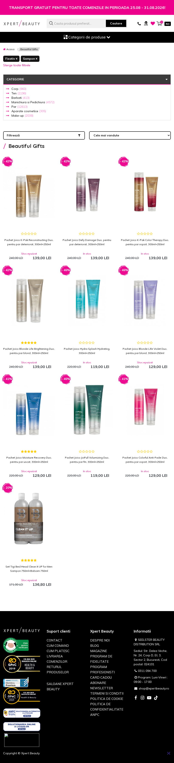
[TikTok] (156, 698)
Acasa (10, 49)
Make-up (22, 115)
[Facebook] (136, 698)
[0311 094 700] (139, 23)
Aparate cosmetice (28, 111)
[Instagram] (142, 698)
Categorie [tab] (15, 79)
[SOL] (21, 727)
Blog (94, 646)
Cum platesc (58, 651)
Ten (18, 93)
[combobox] (87, 23)
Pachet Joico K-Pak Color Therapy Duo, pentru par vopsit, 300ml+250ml (145, 242)
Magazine (98, 651)
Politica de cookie (106, 699)
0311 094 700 (147, 671)
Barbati (20, 98)
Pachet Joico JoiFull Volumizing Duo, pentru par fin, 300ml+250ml (87, 459)
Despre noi (100, 640)
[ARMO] (16, 682)
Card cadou (101, 677)
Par (19, 107)
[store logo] (21, 23)
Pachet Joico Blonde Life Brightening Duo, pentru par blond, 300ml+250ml (29, 351)
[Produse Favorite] (153, 23)
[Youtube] (149, 698)
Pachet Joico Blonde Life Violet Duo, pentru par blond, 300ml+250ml (145, 351)
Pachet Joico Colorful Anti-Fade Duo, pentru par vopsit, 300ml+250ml (145, 459)
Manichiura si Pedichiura (33, 102)
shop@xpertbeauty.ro (154, 688)
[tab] (87, 88)
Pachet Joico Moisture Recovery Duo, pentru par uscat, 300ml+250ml (29, 459)
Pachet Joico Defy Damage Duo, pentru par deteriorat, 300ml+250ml (87, 242)
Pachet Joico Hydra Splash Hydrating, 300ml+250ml (87, 351)
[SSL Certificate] (21, 740)
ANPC (94, 715)
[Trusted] (16, 646)
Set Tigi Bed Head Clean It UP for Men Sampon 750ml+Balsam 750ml (29, 568)
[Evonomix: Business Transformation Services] (169, 753)
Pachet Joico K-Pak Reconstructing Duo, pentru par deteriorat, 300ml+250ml (28, 242)
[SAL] (21, 714)
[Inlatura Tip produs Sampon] (30, 58)
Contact (54, 640)
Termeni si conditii (106, 693)
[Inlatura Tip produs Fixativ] (11, 58)
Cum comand (58, 646)
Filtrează (13, 135)
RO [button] (168, 23)
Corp (18, 89)
